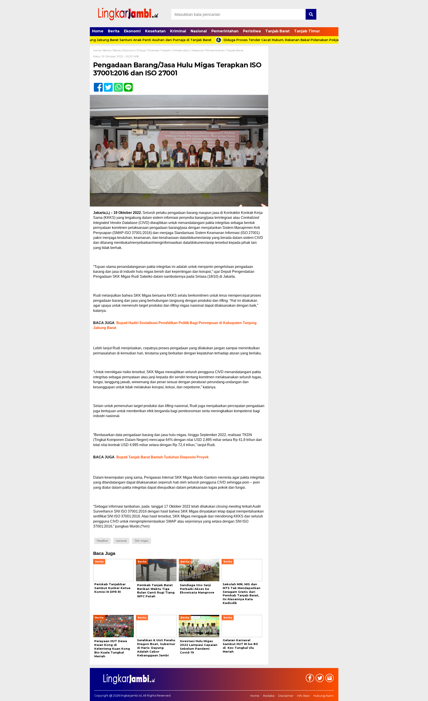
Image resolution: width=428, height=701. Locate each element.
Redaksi (268, 695)
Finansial (153, 50)
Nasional (199, 31)
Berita (113, 31)
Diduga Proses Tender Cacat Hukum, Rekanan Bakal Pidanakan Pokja (263, 39)
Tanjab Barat (277, 31)
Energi (141, 50)
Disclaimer (285, 695)
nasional (121, 540)
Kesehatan (155, 31)
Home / (98, 50)
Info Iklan (303, 695)
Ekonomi (132, 31)
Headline (102, 540)
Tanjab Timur (307, 31)
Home (97, 31)
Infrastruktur (181, 50)
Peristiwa (252, 31)
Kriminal (178, 31)
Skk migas (141, 540)
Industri (166, 50)
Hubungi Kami (323, 695)
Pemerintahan (225, 31)
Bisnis (117, 50)
